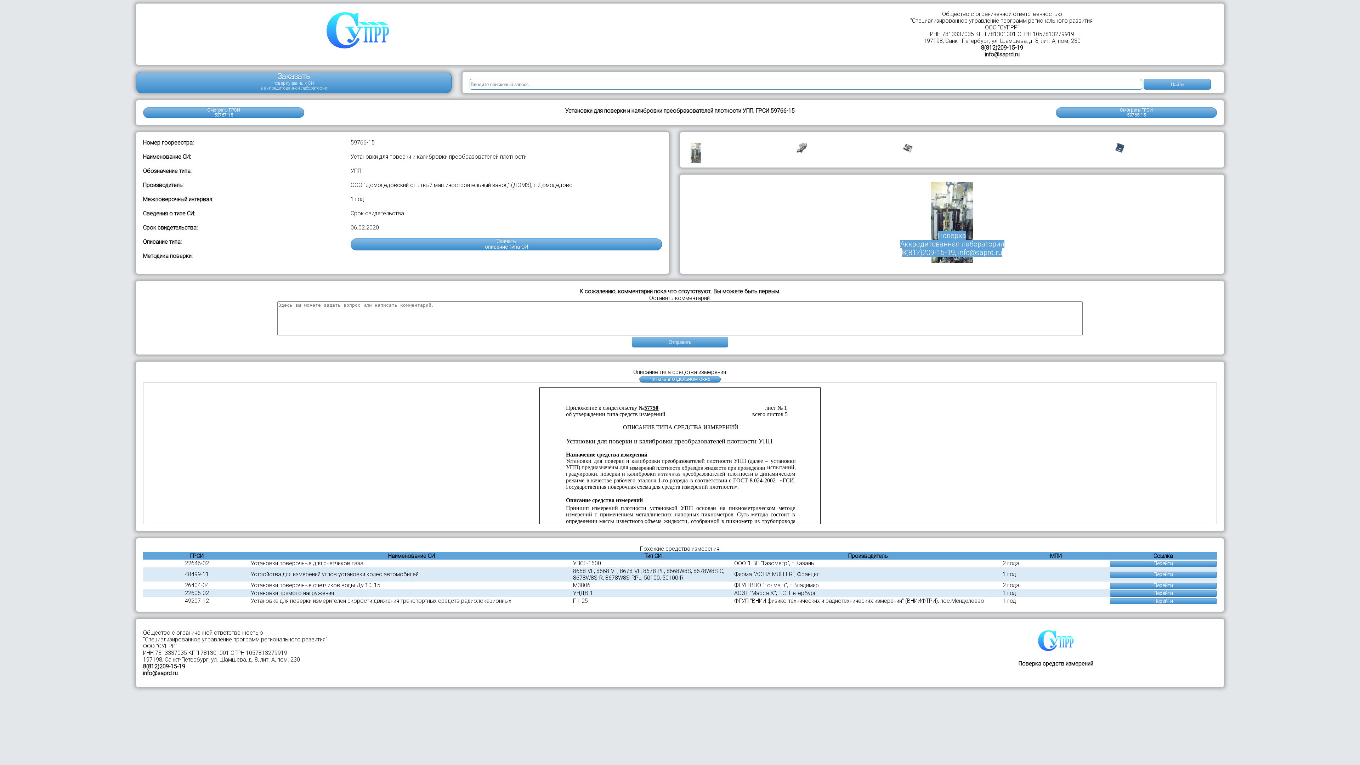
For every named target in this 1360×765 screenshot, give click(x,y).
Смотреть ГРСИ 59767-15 (223, 112)
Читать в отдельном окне (680, 379)
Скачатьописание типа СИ (506, 244)
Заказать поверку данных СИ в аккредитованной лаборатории (293, 81)
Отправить (680, 342)
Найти (1177, 84)
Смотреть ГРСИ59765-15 (1136, 112)
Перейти (1163, 564)
